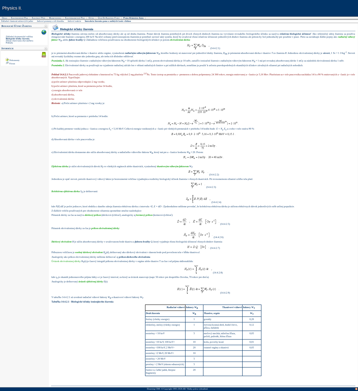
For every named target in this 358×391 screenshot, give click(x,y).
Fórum (12, 64)
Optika (91, 18)
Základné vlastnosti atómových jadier (17, 21)
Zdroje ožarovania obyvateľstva (19, 41)
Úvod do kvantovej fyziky (109, 18)
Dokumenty (14, 60)
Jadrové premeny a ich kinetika (50, 21)
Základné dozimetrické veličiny (19, 37)
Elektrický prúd (38, 18)
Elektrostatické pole (19, 18)
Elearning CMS (153, 389)
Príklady (9, 43)
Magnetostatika (55, 18)
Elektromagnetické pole (75, 18)
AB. (184, 389)
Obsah (4, 18)
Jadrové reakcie (74, 21)
